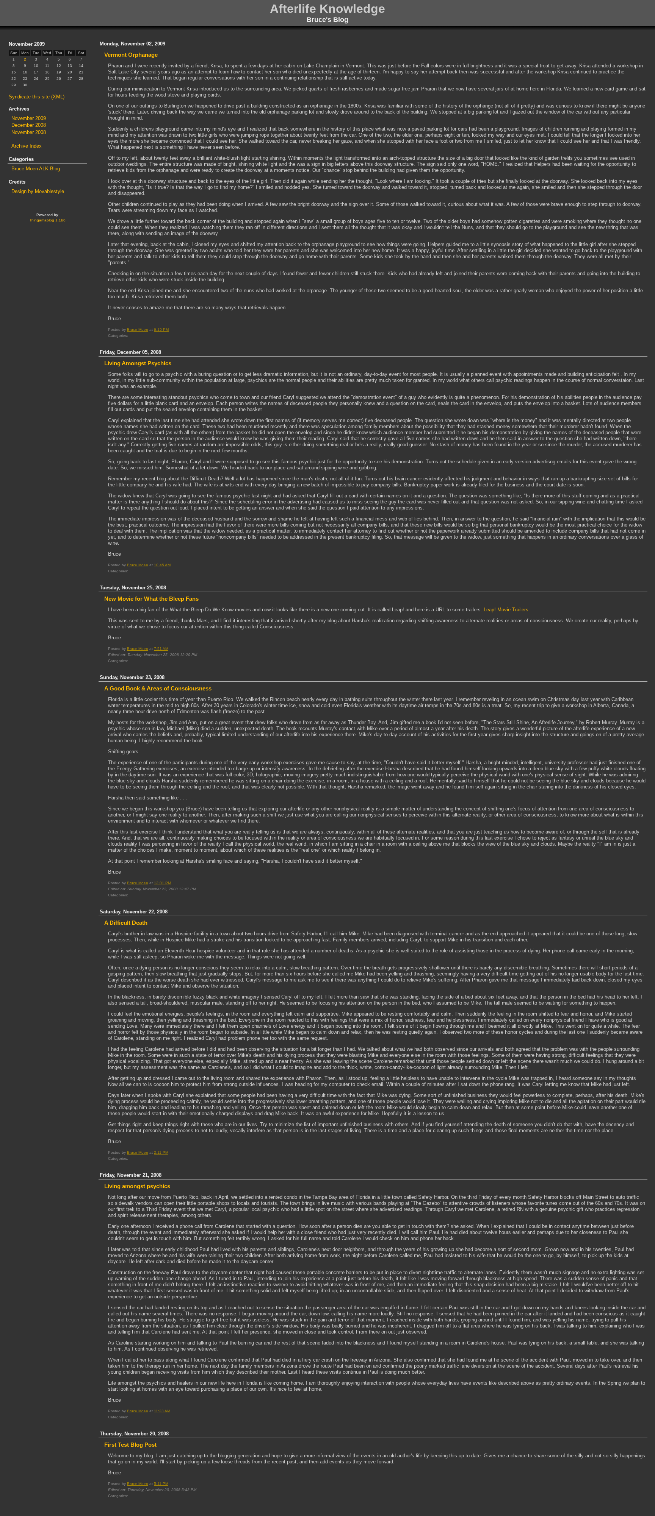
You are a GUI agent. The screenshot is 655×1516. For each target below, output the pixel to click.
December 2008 (28, 125)
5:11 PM (161, 1484)
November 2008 (28, 132)
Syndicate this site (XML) (36, 97)
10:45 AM (162, 565)
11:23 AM (162, 1411)
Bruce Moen (137, 329)
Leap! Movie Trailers (506, 609)
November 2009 (28, 118)
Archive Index (26, 146)
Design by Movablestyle (37, 191)
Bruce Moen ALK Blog (35, 168)
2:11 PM (161, 1152)
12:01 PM (162, 883)
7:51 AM (161, 649)
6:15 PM (161, 329)
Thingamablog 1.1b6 (47, 220)
